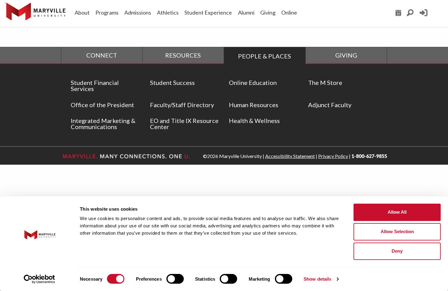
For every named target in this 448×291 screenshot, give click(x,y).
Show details (317, 279)
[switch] (175, 279)
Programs (107, 12)
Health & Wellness (254, 120)
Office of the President (102, 104)
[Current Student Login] (423, 15)
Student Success (172, 82)
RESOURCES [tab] (183, 55)
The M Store (325, 82)
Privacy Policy (333, 156)
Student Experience (208, 12)
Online (289, 12)
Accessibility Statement (290, 156)
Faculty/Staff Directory (182, 104)
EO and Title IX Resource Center (184, 123)
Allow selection (397, 231)
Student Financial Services (95, 85)
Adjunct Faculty (329, 104)
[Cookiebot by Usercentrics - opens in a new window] (39, 279)
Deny (397, 251)
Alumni (246, 12)
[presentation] (102, 55)
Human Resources (253, 104)
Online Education (253, 82)
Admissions (137, 12)
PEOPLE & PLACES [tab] (264, 56)
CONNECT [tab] (101, 55)
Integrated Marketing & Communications (103, 123)
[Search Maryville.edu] (410, 14)
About (82, 12)
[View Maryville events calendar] (398, 14)
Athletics (168, 12)
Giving (268, 12)
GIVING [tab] (346, 55)
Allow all (397, 212)
